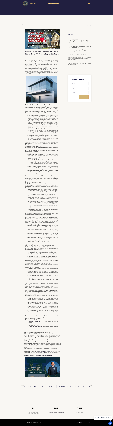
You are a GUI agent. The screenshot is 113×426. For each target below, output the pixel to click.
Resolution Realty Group (30, 63)
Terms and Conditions (85, 422)
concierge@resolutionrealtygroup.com (56, 412)
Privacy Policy (76, 422)
